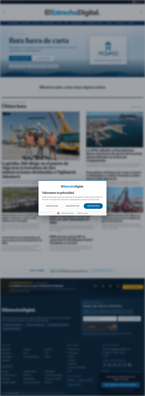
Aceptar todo (93, 206)
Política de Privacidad (67, 213)
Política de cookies (82, 213)
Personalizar (52, 206)
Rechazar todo (72, 206)
